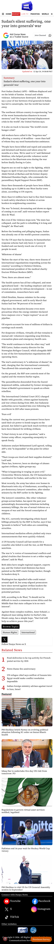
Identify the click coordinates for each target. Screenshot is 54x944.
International (28, 632)
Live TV (24, 14)
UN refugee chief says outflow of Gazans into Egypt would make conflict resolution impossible (29, 678)
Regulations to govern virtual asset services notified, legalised (23, 811)
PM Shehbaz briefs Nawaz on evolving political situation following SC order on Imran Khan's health (25, 732)
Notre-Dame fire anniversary (21, 668)
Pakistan (35, 14)
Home (8, 14)
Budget (16, 14)
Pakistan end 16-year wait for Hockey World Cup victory (26, 849)
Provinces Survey (41, 939)
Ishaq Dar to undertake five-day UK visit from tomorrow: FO (24, 772)
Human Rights (10, 632)
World (45, 14)
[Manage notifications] (5, 939)
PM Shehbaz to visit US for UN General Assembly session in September (26, 888)
